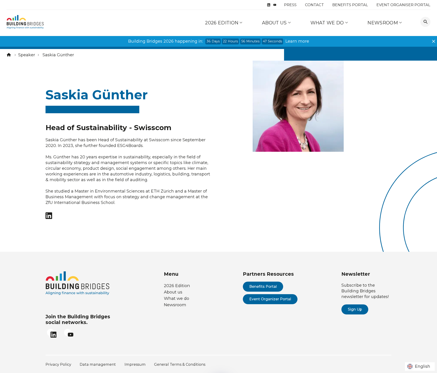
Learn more (297, 41)
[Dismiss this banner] (433, 41)
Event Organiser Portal (403, 5)
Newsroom (383, 23)
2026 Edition (221, 23)
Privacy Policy (58, 364)
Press (290, 5)
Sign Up (355, 309)
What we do (327, 23)
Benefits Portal (350, 5)
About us (275, 23)
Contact (314, 5)
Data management (98, 364)
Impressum (135, 364)
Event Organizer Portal (270, 299)
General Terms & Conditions (179, 364)
